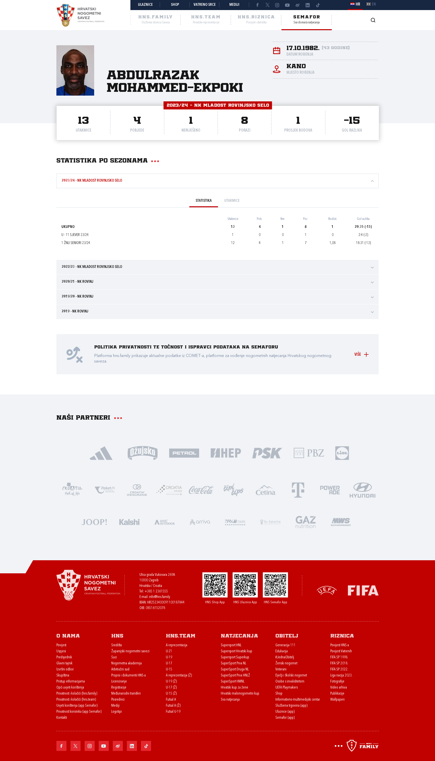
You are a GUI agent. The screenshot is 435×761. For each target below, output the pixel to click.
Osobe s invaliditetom (289, 682)
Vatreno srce (205, 5)
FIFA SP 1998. (339, 657)
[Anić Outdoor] (164, 521)
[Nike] (101, 452)
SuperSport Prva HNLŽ (235, 675)
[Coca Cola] (201, 489)
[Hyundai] (362, 489)
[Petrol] (184, 452)
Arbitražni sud (120, 669)
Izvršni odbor (65, 669)
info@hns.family (159, 597)
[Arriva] (200, 521)
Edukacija (281, 651)
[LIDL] (342, 452)
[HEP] (225, 452)
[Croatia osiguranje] (137, 489)
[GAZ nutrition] (305, 521)
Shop (175, 5)
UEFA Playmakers (286, 688)
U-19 (169, 657)
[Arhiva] (373, 20)
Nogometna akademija (126, 663)
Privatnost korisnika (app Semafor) (78, 712)
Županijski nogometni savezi (130, 651)
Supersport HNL (231, 645)
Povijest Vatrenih (341, 651)
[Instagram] (277, 5)
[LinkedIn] (308, 5)
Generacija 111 (285, 645)
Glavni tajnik (64, 663)
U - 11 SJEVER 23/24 (75, 235)
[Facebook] (257, 5)
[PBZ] (309, 452)
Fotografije (337, 682)
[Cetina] (266, 489)
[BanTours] (235, 521)
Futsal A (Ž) (173, 706)
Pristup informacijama (70, 682)
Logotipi (116, 712)
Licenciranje (119, 682)
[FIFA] (363, 590)
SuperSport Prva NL (233, 663)
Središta (116, 645)
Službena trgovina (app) (291, 706)
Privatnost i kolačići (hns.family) (76, 694)
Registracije (118, 688)
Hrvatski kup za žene (234, 688)
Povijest (61, 645)
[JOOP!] (94, 521)
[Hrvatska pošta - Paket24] (105, 489)
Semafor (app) (285, 718)
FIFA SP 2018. (339, 663)
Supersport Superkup (235, 657)
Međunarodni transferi (126, 694)
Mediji (234, 5)
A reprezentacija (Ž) (179, 675)
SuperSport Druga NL (235, 669)
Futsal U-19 (173, 712)
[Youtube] (287, 5)
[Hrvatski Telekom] (298, 489)
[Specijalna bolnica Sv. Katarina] (270, 521)
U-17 (169, 663)
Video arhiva (338, 688)
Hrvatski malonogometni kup (240, 694)
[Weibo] (298, 5)
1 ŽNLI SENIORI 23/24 (75, 243)
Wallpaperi (337, 700)
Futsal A (171, 700)
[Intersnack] (234, 489)
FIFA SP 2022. (339, 669)
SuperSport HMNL (232, 682)
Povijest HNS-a (339, 645)
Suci (114, 657)
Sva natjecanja (230, 700)
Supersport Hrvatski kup (236, 651)
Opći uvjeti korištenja (70, 688)
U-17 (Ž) (171, 688)
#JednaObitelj (284, 657)
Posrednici (118, 700)
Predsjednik (64, 657)
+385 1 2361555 (156, 591)
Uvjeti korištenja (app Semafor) (76, 706)
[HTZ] (72, 489)
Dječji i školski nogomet (291, 675)
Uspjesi (61, 651)
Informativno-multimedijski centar (297, 700)
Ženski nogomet (286, 663)
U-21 (169, 651)
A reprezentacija (176, 645)
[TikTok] (318, 5)
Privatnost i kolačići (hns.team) (76, 700)
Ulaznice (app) (285, 712)
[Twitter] (267, 5)
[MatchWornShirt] (340, 521)
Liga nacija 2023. (341, 675)
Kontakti (61, 718)
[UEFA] (327, 590)
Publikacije (337, 694)
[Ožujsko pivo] (142, 452)
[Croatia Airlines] (169, 489)
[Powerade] (330, 489)
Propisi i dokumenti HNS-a (128, 675)
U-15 (169, 669)
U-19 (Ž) (171, 682)
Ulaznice (145, 5)
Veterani (280, 669)
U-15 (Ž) (171, 694)
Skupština (62, 675)
